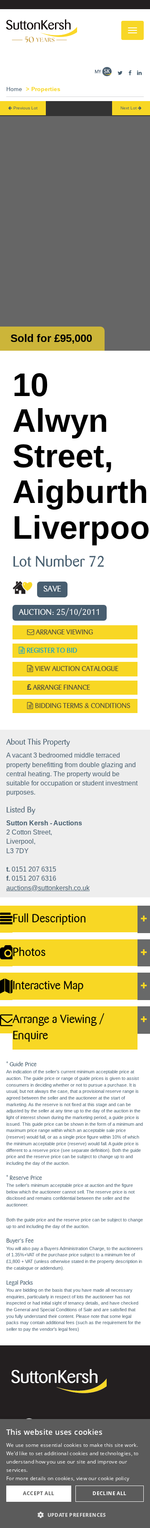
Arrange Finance (60, 687)
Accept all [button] (38, 1493)
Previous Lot (25, 108)
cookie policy (113, 1478)
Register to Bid (51, 650)
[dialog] (75, 1473)
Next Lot (129, 108)
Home (14, 89)
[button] (75, 1514)
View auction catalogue (75, 668)
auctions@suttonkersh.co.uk (48, 888)
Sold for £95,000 (51, 338)
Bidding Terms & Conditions (81, 705)
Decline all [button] (109, 1493)
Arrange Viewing (63, 632)
